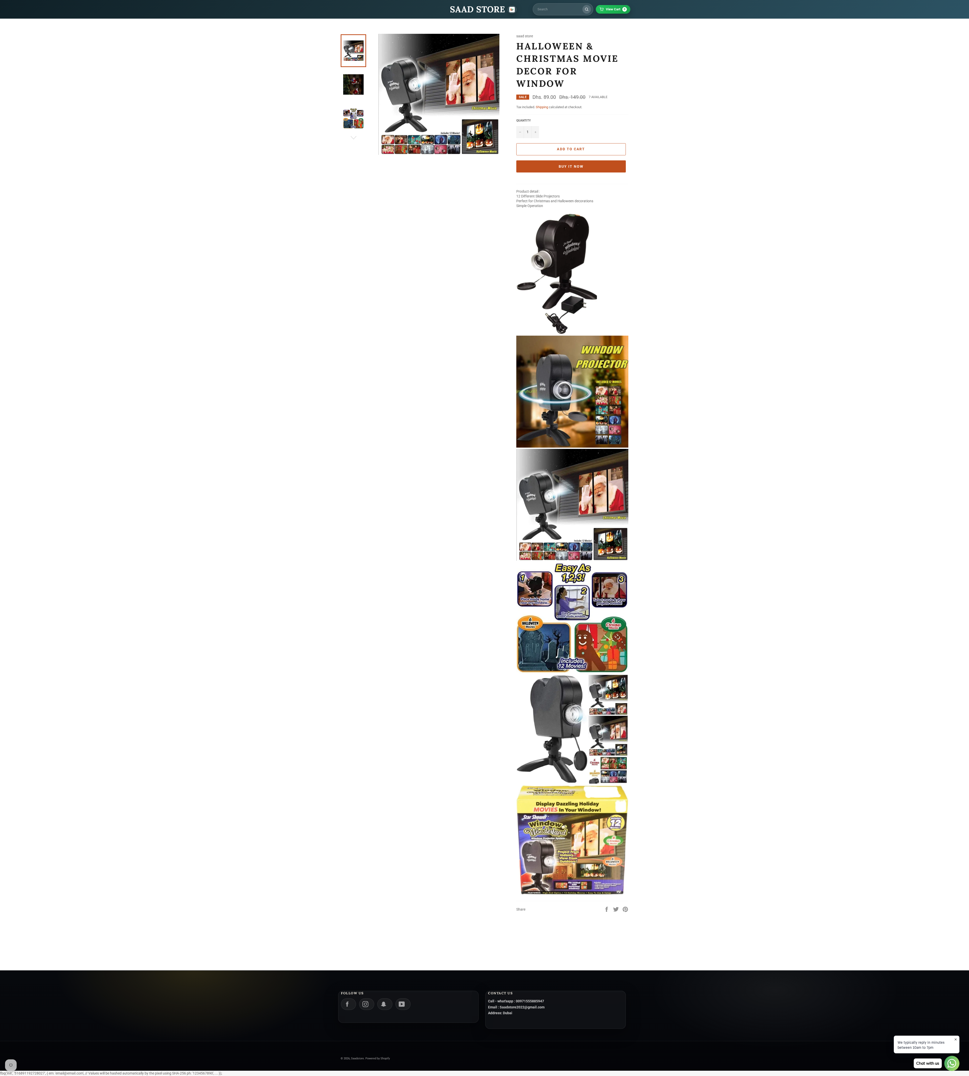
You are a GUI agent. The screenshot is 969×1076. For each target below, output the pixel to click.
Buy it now (571, 166)
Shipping (542, 107)
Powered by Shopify (377, 1058)
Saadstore (357, 1058)
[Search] (586, 9)
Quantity (523, 120)
